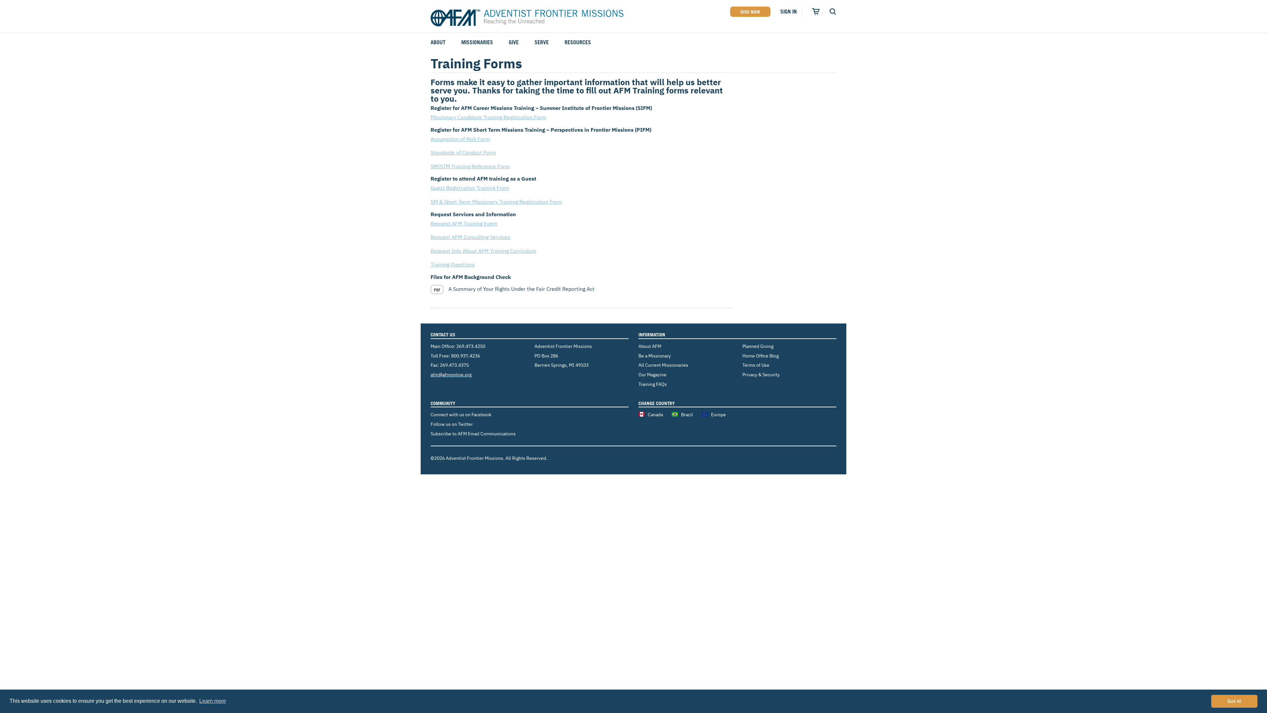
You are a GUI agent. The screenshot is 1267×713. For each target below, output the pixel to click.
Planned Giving (757, 346)
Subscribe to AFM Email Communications (473, 433)
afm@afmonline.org (451, 374)
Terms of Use (755, 365)
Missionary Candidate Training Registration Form (488, 117)
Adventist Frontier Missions (527, 18)
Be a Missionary (654, 356)
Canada (655, 414)
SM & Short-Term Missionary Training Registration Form (496, 201)
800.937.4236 (465, 356)
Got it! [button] (1234, 701)
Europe (718, 414)
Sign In (788, 11)
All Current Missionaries (663, 365)
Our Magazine (652, 374)
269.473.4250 (470, 346)
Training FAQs (652, 384)
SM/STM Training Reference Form (470, 166)
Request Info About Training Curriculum (483, 251)
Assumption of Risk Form (460, 139)
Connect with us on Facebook (461, 414)
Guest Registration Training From (470, 188)
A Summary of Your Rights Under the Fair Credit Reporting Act (521, 289)
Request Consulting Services (470, 237)
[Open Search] (832, 11)
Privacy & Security (761, 374)
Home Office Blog (760, 356)
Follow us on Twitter (452, 424)
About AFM (649, 346)
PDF (437, 289)
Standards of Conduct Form (463, 152)
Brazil (687, 414)
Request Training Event (464, 223)
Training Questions (453, 264)
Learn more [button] (212, 701)
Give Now (750, 12)
